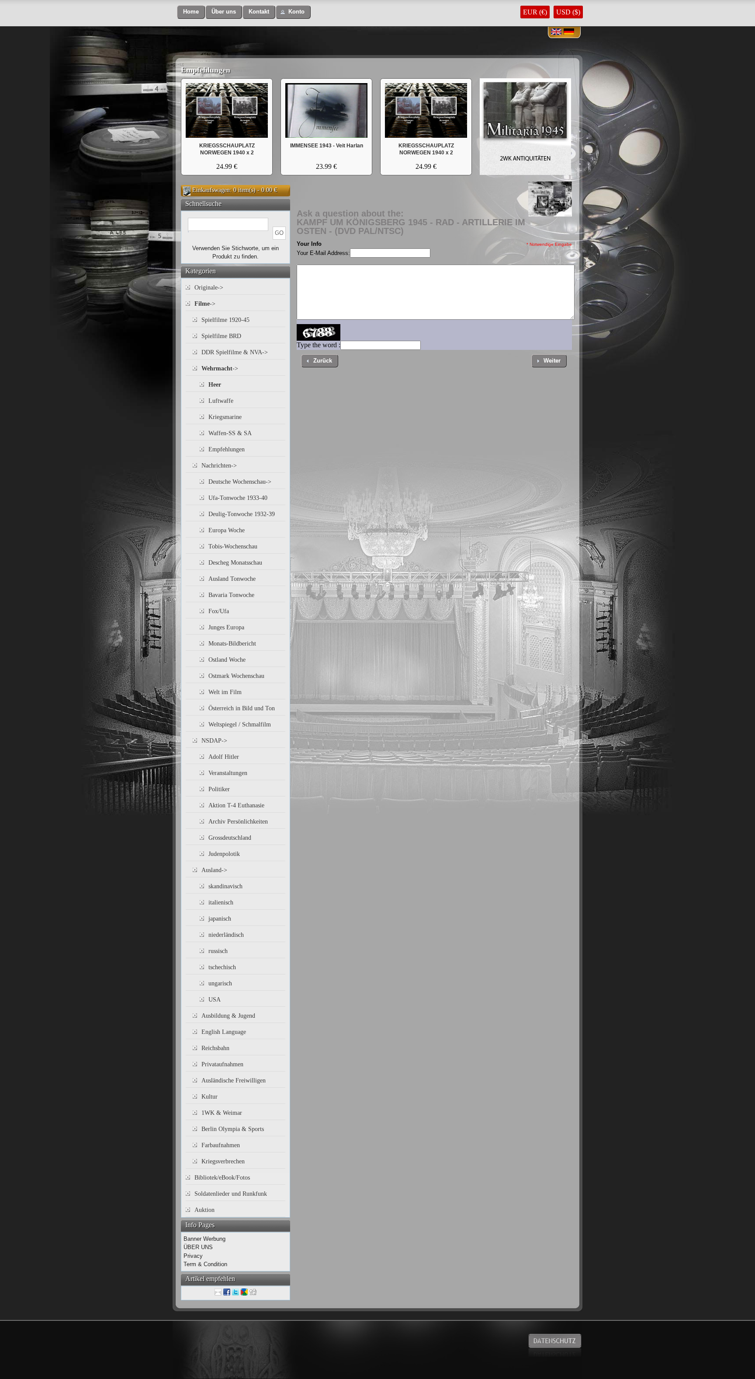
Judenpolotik (224, 854)
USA (214, 999)
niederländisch (226, 935)
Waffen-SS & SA (230, 433)
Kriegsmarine (225, 417)
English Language (223, 1032)
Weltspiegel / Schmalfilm (239, 724)
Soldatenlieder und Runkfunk (230, 1193)
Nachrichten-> (219, 465)
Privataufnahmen (222, 1064)
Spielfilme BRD (221, 336)
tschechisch (222, 967)
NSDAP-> (214, 740)
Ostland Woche (227, 659)
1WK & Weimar (221, 1113)
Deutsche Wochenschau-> (239, 481)
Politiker (219, 789)
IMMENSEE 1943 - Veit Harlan (326, 146)
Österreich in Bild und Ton (241, 708)
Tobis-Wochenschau (232, 546)
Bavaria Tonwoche (231, 595)
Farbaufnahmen (220, 1145)
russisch (218, 951)
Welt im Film (225, 692)
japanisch (219, 918)
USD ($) (568, 12)
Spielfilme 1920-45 (225, 320)
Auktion (204, 1210)
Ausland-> (214, 870)
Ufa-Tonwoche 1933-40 (237, 498)
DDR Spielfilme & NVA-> (234, 352)
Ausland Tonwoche (232, 579)
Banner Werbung (204, 1239)
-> (204, 303)
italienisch (220, 902)
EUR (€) (535, 12)
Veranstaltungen (227, 773)
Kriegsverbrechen (223, 1161)
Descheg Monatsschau (235, 562)
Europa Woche (226, 530)
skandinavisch (225, 886)
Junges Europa (226, 627)
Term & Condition (205, 1264)
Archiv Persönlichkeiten (238, 821)
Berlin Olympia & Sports (232, 1129)
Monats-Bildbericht (232, 643)
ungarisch (220, 983)
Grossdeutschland (229, 837)
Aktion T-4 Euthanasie (236, 805)
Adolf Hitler (223, 757)
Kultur (209, 1096)
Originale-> (208, 287)
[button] (191, 12)
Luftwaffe (220, 401)
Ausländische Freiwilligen (233, 1080)
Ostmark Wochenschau (236, 676)
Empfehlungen (205, 70)
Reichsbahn (215, 1048)
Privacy (193, 1256)
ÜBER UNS (198, 1247)
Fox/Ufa (218, 611)
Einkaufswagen (211, 190)
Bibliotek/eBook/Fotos (222, 1177)
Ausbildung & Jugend (228, 1015)
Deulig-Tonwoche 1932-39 (241, 514)
